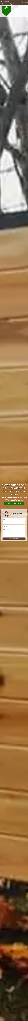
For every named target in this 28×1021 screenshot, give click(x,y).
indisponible (6, 1)
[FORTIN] (6, 11)
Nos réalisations (14, 504)
